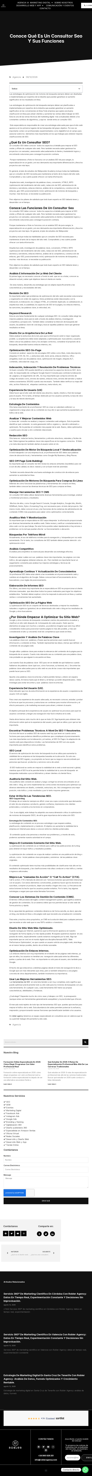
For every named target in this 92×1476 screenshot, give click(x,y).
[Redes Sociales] (46, 1136)
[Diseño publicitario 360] (46, 1127)
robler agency (18, 1016)
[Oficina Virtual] (46, 1133)
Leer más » (8, 1084)
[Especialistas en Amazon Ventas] (46, 1130)
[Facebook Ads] (46, 1113)
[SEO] (46, 1101)
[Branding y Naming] (46, 1122)
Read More (9, 1318)
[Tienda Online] (46, 1145)
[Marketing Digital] (46, 1110)
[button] (79, 89)
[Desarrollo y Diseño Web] (46, 1139)
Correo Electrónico (12, 1165)
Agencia (16, 77)
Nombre (7, 1156)
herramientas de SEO (21, 982)
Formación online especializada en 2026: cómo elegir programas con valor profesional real (22, 1064)
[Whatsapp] (85, 1470)
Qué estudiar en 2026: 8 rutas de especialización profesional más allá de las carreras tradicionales (68, 1064)
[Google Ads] (46, 1119)
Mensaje (7, 1175)
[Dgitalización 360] (46, 1124)
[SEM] (46, 1104)
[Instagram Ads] (46, 1116)
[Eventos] (46, 1107)
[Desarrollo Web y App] (46, 1142)
